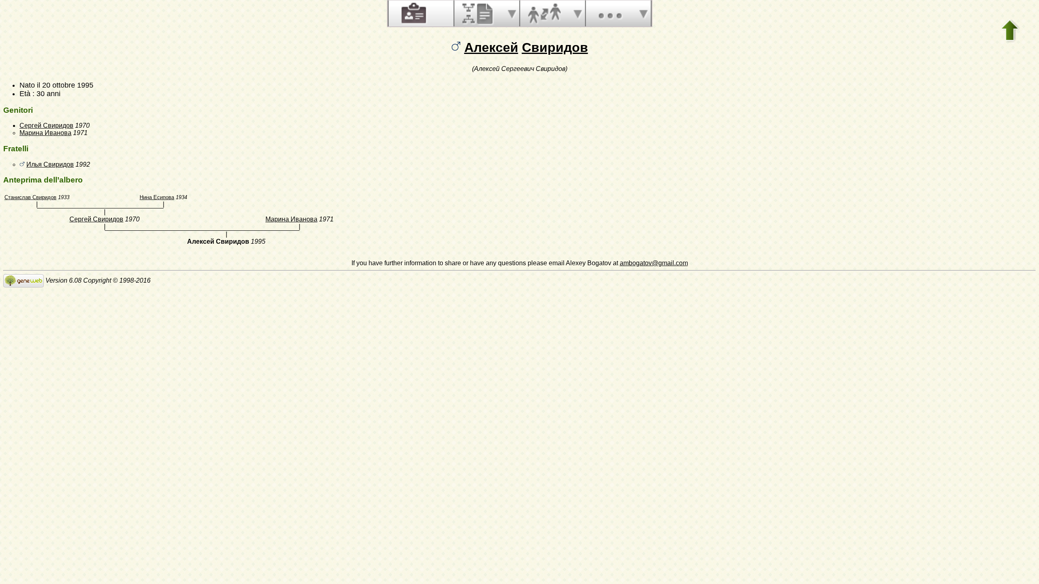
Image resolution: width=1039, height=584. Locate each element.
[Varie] (610, 13)
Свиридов (555, 47)
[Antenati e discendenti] (478, 13)
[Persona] (412, 13)
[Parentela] (544, 13)
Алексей (491, 47)
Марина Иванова (45, 132)
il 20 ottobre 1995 (65, 85)
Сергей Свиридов (46, 125)
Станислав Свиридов (30, 197)
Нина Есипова (157, 197)
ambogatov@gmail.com (654, 263)
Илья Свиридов (50, 164)
